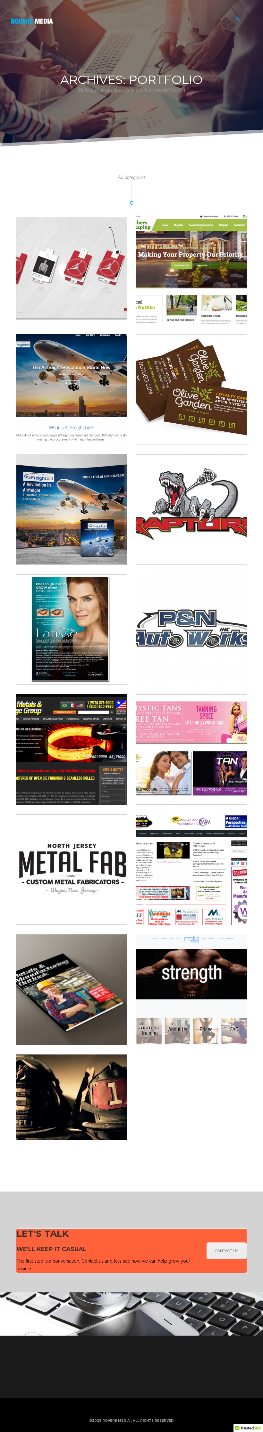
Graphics (167, 437)
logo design (68, 917)
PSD (43, 677)
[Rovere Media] (32, 19)
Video (26, 1133)
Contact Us (226, 1251)
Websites (168, 317)
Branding (29, 317)
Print (44, 317)
